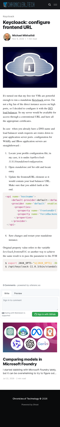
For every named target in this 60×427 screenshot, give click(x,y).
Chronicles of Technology (26, 398)
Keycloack (8, 16)
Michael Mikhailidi (23, 35)
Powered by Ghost (30, 404)
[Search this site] (49, 4)
